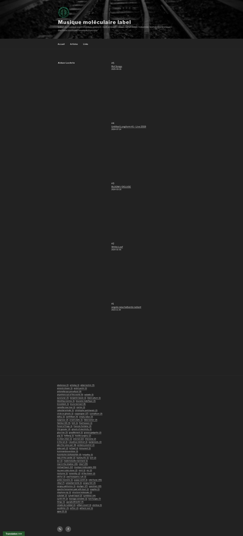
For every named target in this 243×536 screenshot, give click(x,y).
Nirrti (82, 470)
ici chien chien (64, 439)
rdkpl (61, 483)
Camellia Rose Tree (66, 407)
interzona (90, 439)
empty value (86, 417)
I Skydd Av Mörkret (78, 442)
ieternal (78, 439)
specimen (95, 486)
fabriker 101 (63, 423)
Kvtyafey (88, 454)
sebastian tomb (74, 483)
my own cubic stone (67, 470)
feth (75, 423)
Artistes (74, 44)
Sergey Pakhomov (66, 486)
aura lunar (63, 398)
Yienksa (97, 505)
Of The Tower (88, 473)
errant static (76, 420)
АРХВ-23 (62, 511)
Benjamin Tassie (78, 398)
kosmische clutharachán (69, 454)
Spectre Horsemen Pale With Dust (73, 489)
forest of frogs (64, 426)
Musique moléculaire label (94, 22)
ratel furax (95, 480)
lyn (60, 461)
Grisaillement (76, 432)
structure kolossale (82, 492)
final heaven (85, 423)
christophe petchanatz (86, 410)
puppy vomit (80, 480)
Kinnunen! (85, 448)
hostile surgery (83, 435)
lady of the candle (66, 458)
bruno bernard (78, 404)
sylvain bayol (75, 495)
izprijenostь (95, 442)
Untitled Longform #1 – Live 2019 (128, 126)
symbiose (89, 495)
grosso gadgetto (92, 432)
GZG (60, 435)
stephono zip (64, 492)
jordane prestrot (85, 445)
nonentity (74, 473)
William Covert (84, 505)
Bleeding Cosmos (66, 401)
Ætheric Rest (86, 508)
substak (62, 495)
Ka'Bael (73, 448)
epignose (62, 420)
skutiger (82, 486)
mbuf (83, 464)
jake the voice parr (66, 445)
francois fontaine (82, 426)
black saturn (94, 398)
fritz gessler (63, 429)
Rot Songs (116, 66)
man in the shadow (67, 464)
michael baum (65, 467)
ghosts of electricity (82, 429)
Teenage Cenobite (78, 499)
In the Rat (62, 442)
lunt (93, 458)
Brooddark (63, 404)
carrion (80, 407)
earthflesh (72, 417)
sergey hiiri (89, 483)
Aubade (89, 394)
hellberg (69, 435)
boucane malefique (86, 401)
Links (85, 44)
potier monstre (65, 480)
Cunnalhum (96, 413)
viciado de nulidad (66, 505)
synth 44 (62, 499)
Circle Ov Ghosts (65, 413)
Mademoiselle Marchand (76, 461)
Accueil (61, 44)
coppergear (81, 413)
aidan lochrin (87, 385)
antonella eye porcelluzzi (69, 391)
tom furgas (94, 499)
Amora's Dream (65, 388)
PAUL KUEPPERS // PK (76, 476)
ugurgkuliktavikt (75, 502)
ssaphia (95, 489)
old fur (61, 476)
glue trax (62, 432)
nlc (89, 470)
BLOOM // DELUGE (121, 186)
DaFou (61, 417)
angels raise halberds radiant (126, 307)
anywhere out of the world (70, 394)
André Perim (80, 388)
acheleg (74, 385)
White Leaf (117, 247)
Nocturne (62, 473)
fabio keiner (90, 420)
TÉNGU (61, 502)
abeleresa (63, 385)
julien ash (62, 448)
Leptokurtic (82, 458)
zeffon (74, 508)
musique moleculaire (85, 467)
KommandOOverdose (67, 451)
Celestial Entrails (65, 410)
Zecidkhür (63, 508)
